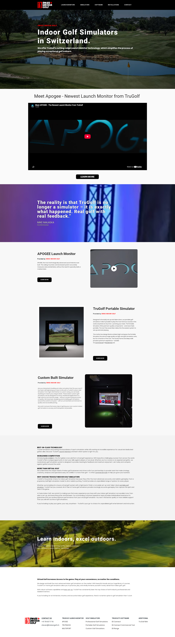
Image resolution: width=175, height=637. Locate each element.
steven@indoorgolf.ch (50, 625)
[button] (68, 5)
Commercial (99, 343)
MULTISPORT (66, 628)
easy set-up (68, 590)
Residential (108, 343)
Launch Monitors (65, 452)
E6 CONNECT (50, 458)
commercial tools (101, 473)
